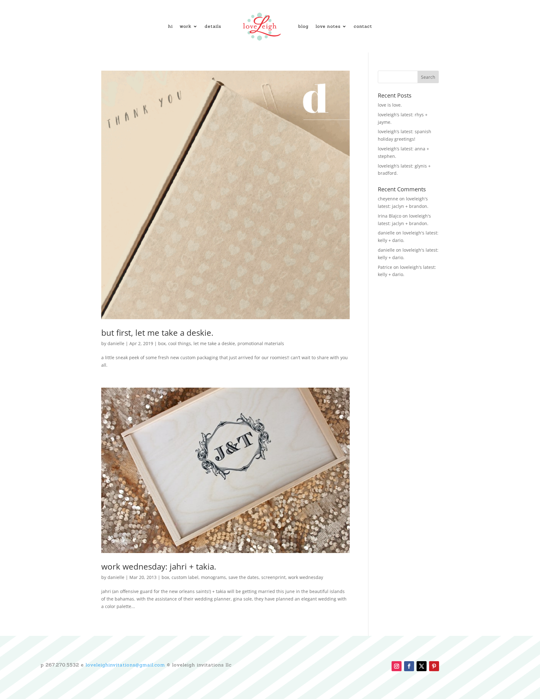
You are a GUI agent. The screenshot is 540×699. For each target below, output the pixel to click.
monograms (213, 577)
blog (303, 26)
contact (363, 26)
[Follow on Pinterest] (434, 666)
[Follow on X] (422, 666)
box (162, 343)
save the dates (243, 577)
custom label (185, 577)
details (213, 26)
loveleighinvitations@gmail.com (125, 665)
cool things (179, 343)
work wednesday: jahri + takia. (158, 566)
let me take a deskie (214, 343)
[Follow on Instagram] (397, 666)
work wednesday (305, 577)
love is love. (390, 105)
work (186, 26)
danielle (116, 343)
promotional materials (261, 343)
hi (170, 26)
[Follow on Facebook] (409, 666)
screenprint (273, 577)
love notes (328, 26)
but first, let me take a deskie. (157, 332)
